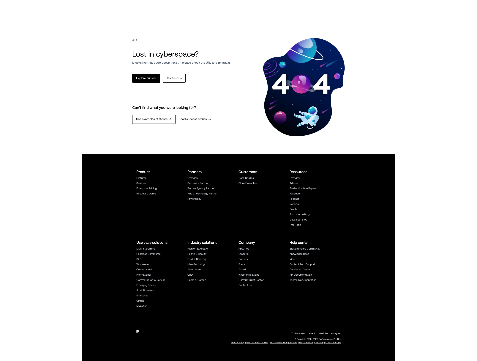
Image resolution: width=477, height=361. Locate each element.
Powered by (194, 198)
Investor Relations (248, 274)
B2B (138, 259)
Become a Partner (198, 183)
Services (141, 183)
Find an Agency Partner (200, 188)
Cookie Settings (333, 342)
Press (241, 264)
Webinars (295, 193)
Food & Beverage (197, 259)
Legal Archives (306, 342)
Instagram (336, 333)
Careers (243, 259)
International (143, 274)
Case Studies (246, 177)
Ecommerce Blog (299, 214)
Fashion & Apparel (197, 248)
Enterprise (142, 295)
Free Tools (295, 224)
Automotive (194, 269)
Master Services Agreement (283, 342)
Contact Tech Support (302, 264)
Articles (294, 183)
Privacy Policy (237, 342)
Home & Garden (196, 279)
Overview (192, 177)
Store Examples (247, 183)
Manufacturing (196, 264)
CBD (190, 274)
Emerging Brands (146, 285)
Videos (293, 259)
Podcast (294, 198)
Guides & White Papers (303, 188)
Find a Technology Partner (202, 193)
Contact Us (245, 285)
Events (293, 209)
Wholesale (142, 264)
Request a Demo (146, 193)
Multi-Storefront (145, 248)
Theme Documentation (303, 279)
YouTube (323, 333)
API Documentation (301, 274)
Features (141, 177)
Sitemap (319, 342)
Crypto (140, 300)
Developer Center (300, 269)
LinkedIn (312, 333)
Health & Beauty (196, 253)
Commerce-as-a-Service (150, 279)
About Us (243, 248)
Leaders (243, 253)
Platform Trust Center (250, 279)
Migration (141, 305)
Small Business (145, 290)
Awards (242, 269)
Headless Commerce (148, 253)
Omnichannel (144, 269)
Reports (294, 203)
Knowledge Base (299, 253)
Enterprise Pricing (146, 188)
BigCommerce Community (305, 248)
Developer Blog (298, 219)
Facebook (300, 333)
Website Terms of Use (257, 342)
